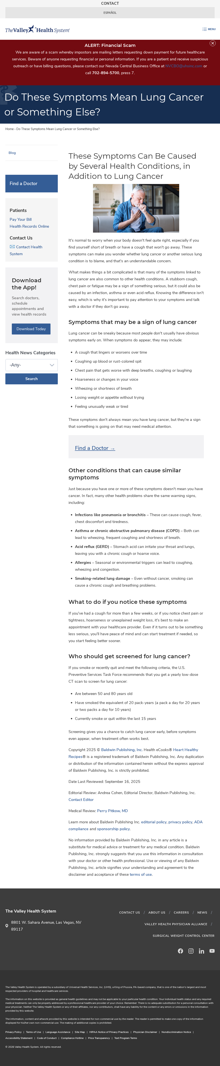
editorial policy (154, 822)
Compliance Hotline (72, 1038)
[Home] (36, 29)
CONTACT (110, 3)
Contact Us (129, 913)
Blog (12, 152)
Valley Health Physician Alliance (176, 924)
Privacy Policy (13, 1032)
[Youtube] (212, 951)
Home (9, 129)
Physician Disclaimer (145, 1032)
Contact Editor (81, 799)
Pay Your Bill (21, 219)
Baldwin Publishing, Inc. (122, 749)
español (110, 13)
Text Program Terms (125, 1038)
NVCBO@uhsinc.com (183, 66)
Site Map (80, 1032)
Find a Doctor (23, 184)
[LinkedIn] (201, 951)
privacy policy (180, 822)
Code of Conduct (47, 1038)
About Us (156, 913)
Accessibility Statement (18, 1038)
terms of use (141, 874)
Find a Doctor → (95, 448)
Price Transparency (99, 1038)
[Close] (213, 43)
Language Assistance (58, 1032)
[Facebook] (180, 951)
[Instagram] (191, 951)
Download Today (31, 328)
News (202, 913)
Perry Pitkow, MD (112, 810)
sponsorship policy (113, 828)
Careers (181, 913)
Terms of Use (33, 1032)
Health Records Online (29, 226)
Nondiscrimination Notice (176, 1032)
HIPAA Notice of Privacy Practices (109, 1032)
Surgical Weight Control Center (184, 936)
